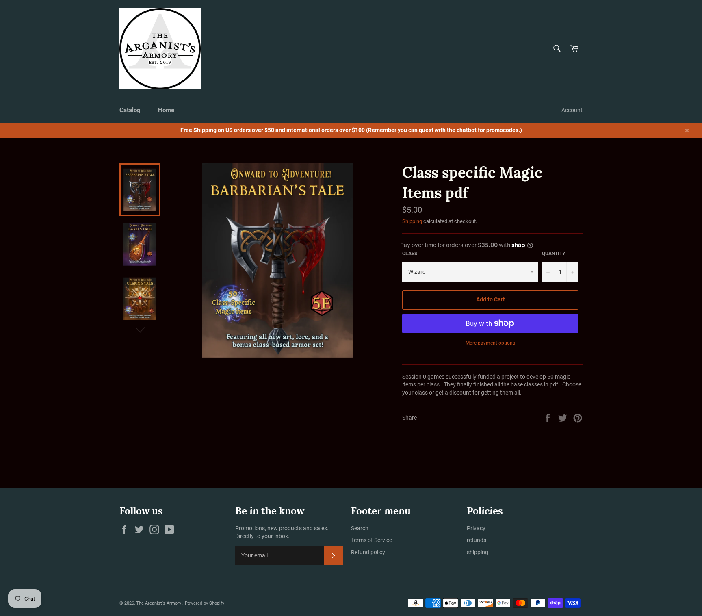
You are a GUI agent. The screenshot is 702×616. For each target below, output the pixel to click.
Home (166, 110)
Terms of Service (371, 540)
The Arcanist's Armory (159, 603)
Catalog (130, 110)
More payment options (490, 343)
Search (359, 528)
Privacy (476, 528)
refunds (476, 540)
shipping (477, 552)
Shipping (412, 221)
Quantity (553, 253)
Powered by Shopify (204, 603)
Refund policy (368, 552)
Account (572, 110)
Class (409, 253)
